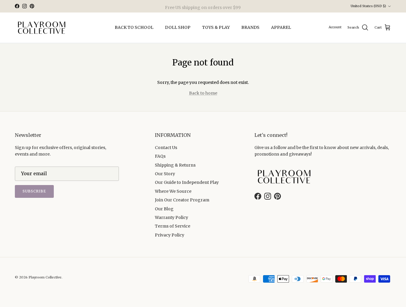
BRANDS (250, 27)
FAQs (160, 156)
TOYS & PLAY (216, 27)
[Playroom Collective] (41, 27)
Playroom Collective (45, 277)
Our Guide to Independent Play (187, 182)
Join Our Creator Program (182, 200)
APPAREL (281, 27)
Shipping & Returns (175, 165)
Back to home (203, 93)
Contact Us (166, 147)
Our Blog (164, 209)
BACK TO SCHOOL (134, 27)
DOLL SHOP (178, 27)
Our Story (165, 173)
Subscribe (34, 191)
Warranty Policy (171, 217)
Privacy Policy (169, 235)
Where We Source (173, 191)
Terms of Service (172, 226)
